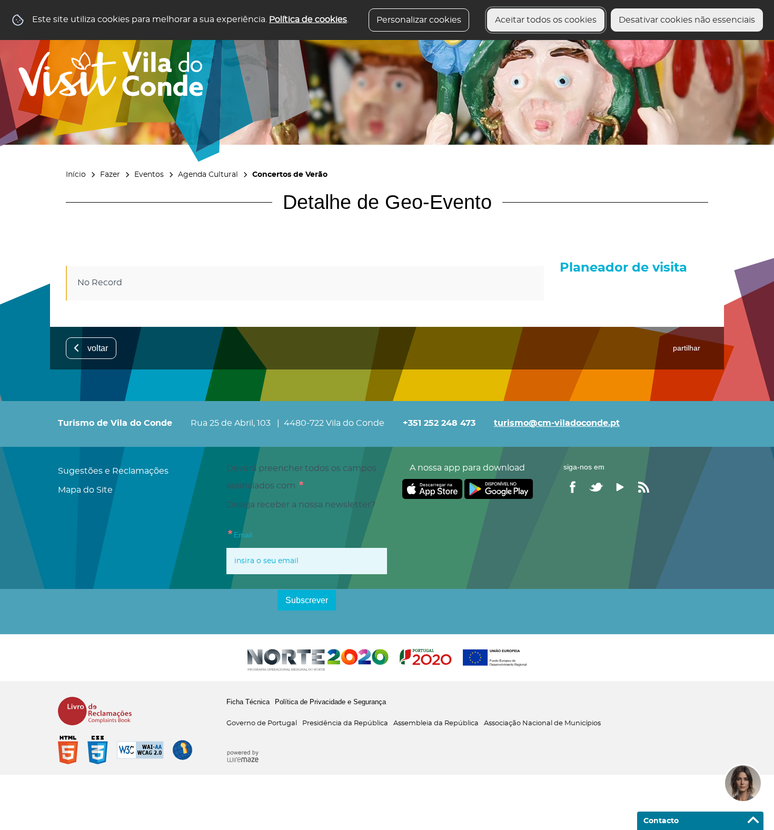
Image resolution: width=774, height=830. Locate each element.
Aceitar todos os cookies (546, 20)
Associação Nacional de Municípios (542, 723)
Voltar (97, 348)
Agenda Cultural (208, 174)
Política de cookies (308, 19)
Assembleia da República (436, 723)
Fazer (110, 174)
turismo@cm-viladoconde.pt (557, 423)
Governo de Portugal (261, 723)
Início (76, 174)
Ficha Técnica (248, 702)
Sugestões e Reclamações (113, 471)
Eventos (149, 174)
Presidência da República (345, 723)
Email (239, 533)
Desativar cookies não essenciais (687, 20)
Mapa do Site (85, 490)
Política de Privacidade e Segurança (330, 702)
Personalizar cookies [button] (418, 20)
